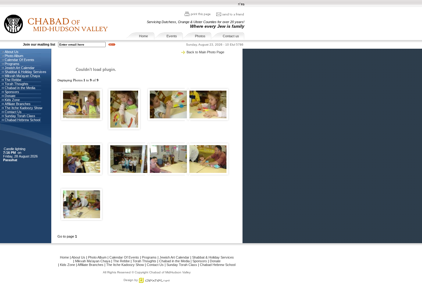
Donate (10, 96)
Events (172, 36)
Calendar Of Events (19, 60)
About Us (12, 52)
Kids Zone (12, 100)
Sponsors (12, 92)
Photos (200, 36)
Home (143, 36)
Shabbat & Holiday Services (25, 72)
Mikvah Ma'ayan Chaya (22, 76)
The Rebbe (13, 80)
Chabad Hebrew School (22, 120)
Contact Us (13, 112)
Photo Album (14, 56)
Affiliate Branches (18, 104)
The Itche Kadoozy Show (23, 108)
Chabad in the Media (20, 88)
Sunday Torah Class (20, 116)
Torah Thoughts (16, 84)
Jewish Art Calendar (20, 68)
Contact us (231, 36)
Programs (12, 64)
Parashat (10, 160)
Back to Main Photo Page (205, 52)
